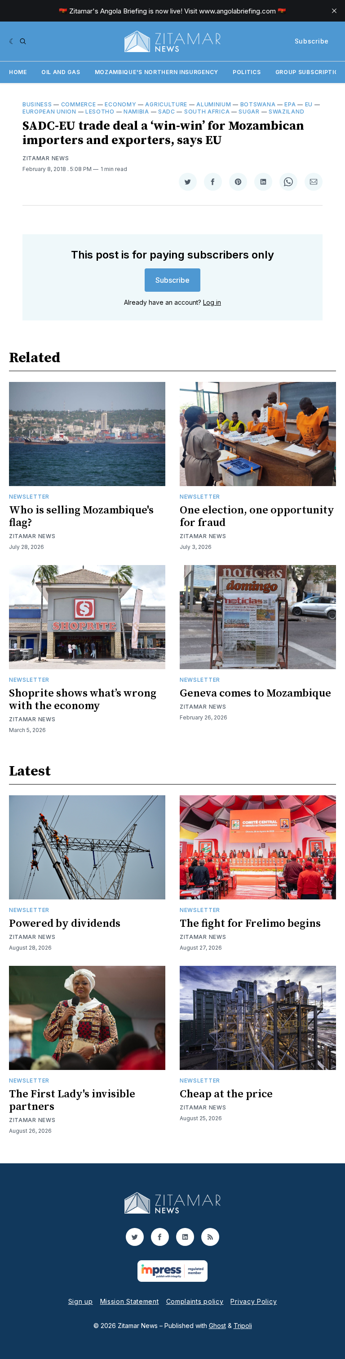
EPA (290, 104)
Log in (212, 302)
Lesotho (100, 111)
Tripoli (243, 1325)
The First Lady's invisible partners (72, 1100)
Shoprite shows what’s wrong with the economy (82, 700)
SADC (166, 111)
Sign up (80, 1301)
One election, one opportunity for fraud (257, 517)
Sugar (249, 111)
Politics (247, 72)
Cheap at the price (226, 1094)
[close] (334, 11)
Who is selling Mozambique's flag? (81, 517)
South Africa (207, 111)
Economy (120, 104)
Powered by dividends (64, 923)
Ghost (217, 1325)
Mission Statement (129, 1301)
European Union (49, 111)
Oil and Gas (60, 72)
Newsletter (29, 496)
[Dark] (12, 41)
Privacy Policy (253, 1301)
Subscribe (312, 41)
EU (309, 104)
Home (18, 72)
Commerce (78, 104)
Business (37, 104)
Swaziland (286, 111)
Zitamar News (45, 158)
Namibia (136, 111)
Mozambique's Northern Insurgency (156, 72)
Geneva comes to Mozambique (255, 693)
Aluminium (213, 104)
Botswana (258, 104)
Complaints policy (195, 1301)
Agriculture (166, 104)
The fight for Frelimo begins (250, 923)
